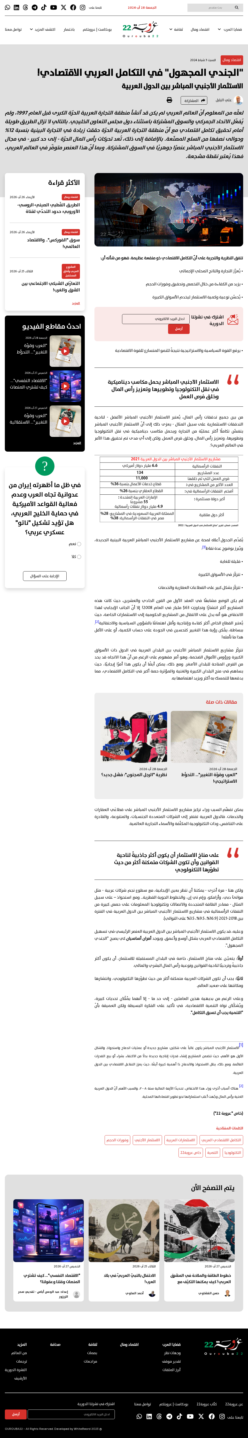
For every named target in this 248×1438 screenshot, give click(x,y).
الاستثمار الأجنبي (147, 1140)
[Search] (236, 7)
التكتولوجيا (233, 1153)
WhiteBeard (82, 1429)
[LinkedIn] (16, 7)
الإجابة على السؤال (44, 576)
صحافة (55, 1345)
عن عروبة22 (234, 1404)
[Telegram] (35, 7)
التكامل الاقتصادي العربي (221, 1140)
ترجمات (21, 1362)
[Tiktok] (43, 7)
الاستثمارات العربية (180, 1140)
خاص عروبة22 (190, 1153)
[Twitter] (64, 7)
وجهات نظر (172, 1353)
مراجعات (90, 1362)
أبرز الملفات (172, 1370)
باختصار (69, 30)
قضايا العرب (233, 30)
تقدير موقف (171, 1362)
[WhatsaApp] (7, 7)
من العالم (19, 1353)
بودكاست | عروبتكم (97, 30)
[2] (241, 1086)
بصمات (92, 1353)
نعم (72, 544)
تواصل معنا (13, 30)
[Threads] (25, 7)
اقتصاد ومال (200, 30)
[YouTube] (53, 7)
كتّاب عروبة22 (207, 1404)
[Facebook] (73, 7)
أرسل (179, 329)
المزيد (76, 303)
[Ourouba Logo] (140, 31)
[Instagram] (82, 7)
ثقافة (178, 30)
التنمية (212, 1153)
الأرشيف (20, 1378)
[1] (241, 1045)
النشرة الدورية (16, 1370)
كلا (74, 557)
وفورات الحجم (117, 1140)
